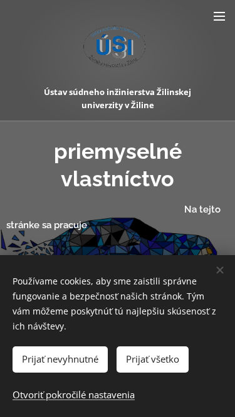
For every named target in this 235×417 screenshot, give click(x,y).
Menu (219, 15)
